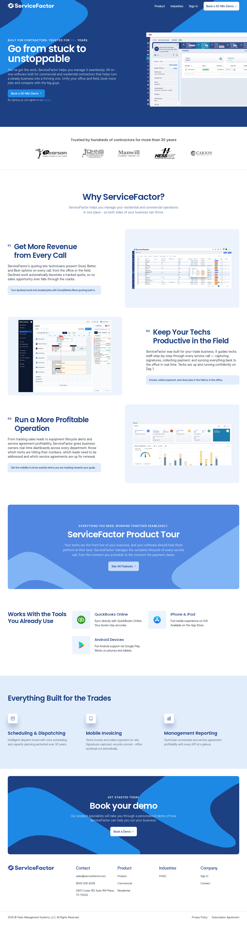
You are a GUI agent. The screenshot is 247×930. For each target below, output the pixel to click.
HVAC (163, 876)
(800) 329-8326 (85, 883)
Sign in (193, 6)
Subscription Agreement (225, 917)
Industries (177, 6)
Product (160, 6)
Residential (124, 890)
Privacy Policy (199, 917)
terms (47, 99)
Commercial (125, 883)
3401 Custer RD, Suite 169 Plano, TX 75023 (95, 893)
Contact (205, 883)
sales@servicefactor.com (91, 876)
